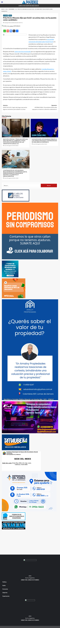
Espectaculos (5, 596)
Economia (39, 135)
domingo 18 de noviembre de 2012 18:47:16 (13, 22)
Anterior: (15, 107)
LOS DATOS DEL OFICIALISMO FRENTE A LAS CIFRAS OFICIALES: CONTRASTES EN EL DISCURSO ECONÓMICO (44, 140)
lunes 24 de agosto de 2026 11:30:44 (11, 178)
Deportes (4, 592)
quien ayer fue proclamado (23, 51)
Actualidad (5, 15)
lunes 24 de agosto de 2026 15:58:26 (11, 145)
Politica (10, 15)
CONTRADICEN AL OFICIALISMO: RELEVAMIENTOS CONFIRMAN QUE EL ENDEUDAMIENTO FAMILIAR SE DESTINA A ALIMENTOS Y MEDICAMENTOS (15, 173)
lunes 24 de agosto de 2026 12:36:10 (40, 144)
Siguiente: (44, 107)
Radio (4, 585)
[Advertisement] (30, 542)
